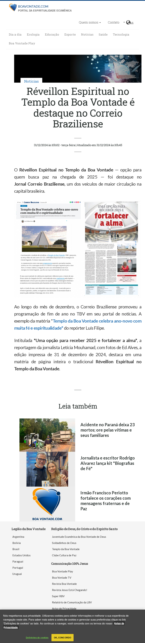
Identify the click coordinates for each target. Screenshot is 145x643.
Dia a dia (15, 34)
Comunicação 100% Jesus (69, 563)
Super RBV (58, 596)
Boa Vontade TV (61, 577)
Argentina (18, 536)
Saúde (103, 34)
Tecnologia (121, 34)
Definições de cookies (37, 637)
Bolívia (16, 542)
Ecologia (33, 34)
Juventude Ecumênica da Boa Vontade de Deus (79, 536)
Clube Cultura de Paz (64, 555)
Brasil (15, 549)
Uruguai (17, 573)
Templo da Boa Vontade (66, 549)
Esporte (70, 34)
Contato (113, 22)
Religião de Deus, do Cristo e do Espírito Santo (84, 529)
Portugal (17, 567)
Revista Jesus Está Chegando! (69, 590)
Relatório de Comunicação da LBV (72, 602)
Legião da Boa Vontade (28, 529)
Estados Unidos (21, 555)
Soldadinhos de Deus (64, 542)
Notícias (87, 34)
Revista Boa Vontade (64, 583)
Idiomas (132, 22)
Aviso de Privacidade (64, 608)
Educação (52, 34)
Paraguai (17, 561)
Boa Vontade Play (22, 43)
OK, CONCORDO (62, 637)
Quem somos (89, 22)
